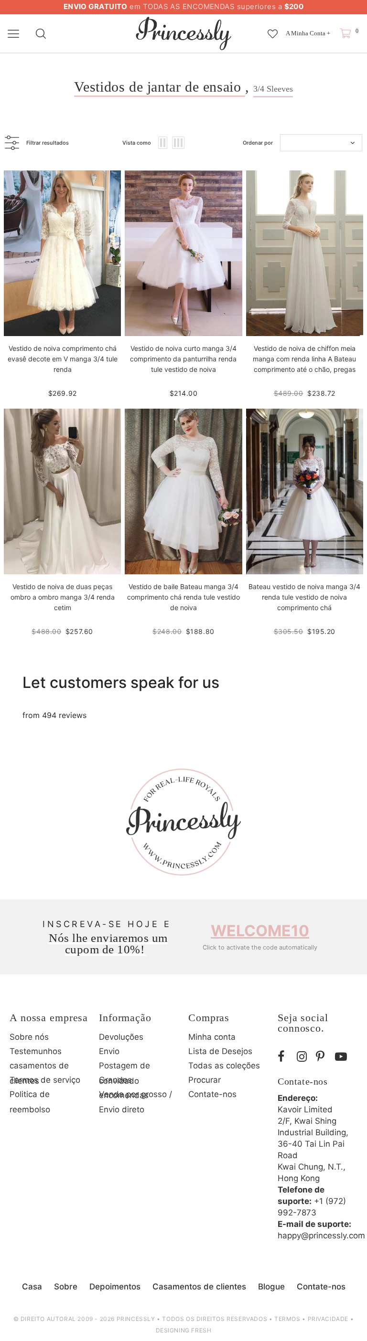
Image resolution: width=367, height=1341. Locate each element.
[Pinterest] (323, 1057)
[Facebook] (285, 1057)
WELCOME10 (260, 930)
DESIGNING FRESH (184, 1330)
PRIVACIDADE (328, 1318)
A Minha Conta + (308, 33)
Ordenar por (258, 142)
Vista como (136, 142)
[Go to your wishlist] (273, 29)
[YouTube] (342, 1057)
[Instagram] (304, 1057)
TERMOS (287, 1318)
